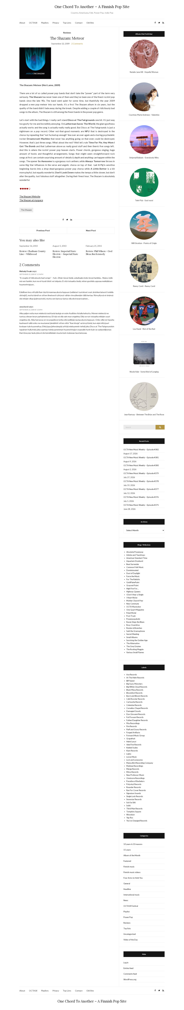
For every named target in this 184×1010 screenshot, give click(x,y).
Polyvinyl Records (133, 784)
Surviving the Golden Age (136, 640)
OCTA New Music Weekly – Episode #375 (141, 505)
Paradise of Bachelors (135, 781)
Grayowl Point (132, 585)
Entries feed (128, 968)
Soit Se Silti (131, 802)
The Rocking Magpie (134, 649)
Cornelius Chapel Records (137, 708)
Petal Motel (131, 613)
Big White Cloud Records (136, 687)
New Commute (132, 604)
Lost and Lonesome (134, 760)
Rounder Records (133, 787)
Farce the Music (132, 576)
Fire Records (131, 726)
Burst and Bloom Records (137, 696)
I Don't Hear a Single (134, 594)
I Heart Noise (131, 597)
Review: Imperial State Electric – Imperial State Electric (65, 254)
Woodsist (130, 814)
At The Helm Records (135, 677)
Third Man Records (134, 808)
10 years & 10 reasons (132, 844)
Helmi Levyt (131, 741)
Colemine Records (134, 705)
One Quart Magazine (135, 610)
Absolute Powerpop (134, 552)
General (126, 883)
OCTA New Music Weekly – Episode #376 (141, 497)
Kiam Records (132, 751)
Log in (125, 962)
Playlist (126, 911)
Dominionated (132, 570)
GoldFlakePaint (132, 582)
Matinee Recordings (134, 766)
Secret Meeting (132, 634)
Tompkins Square (133, 811)
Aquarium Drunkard (134, 561)
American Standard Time (136, 558)
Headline (127, 889)
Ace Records (131, 674)
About (22, 22)
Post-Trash (131, 616)
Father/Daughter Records (137, 720)
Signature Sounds (133, 793)
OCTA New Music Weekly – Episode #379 (141, 473)
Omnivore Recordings (135, 778)
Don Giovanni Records (135, 714)
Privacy (55, 22)
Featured (127, 861)
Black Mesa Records (134, 690)
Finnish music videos (131, 872)
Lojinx (128, 754)
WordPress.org (129, 979)
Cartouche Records (134, 702)
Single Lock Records (134, 796)
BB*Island (130, 681)
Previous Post (43, 230)
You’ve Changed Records (136, 821)
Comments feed (130, 974)
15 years (127, 850)
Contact (79, 22)
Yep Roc (129, 818)
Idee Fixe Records (133, 744)
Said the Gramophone (135, 631)
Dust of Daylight (133, 573)
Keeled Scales (132, 747)
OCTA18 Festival (130, 906)
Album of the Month (131, 855)
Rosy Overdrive (133, 625)
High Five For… (132, 588)
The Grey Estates (133, 646)
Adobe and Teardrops (135, 555)
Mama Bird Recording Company (139, 763)
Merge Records (132, 769)
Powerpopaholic (133, 619)
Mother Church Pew (134, 601)
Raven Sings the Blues (135, 622)
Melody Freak (25, 271)
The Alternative (132, 643)
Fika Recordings (133, 723)
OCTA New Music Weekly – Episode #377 (141, 489)
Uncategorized (129, 934)
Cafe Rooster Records (135, 699)
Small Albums (132, 637)
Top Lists (67, 22)
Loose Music (131, 757)
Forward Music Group (135, 735)
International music (131, 895)
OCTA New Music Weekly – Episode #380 (141, 465)
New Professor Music (135, 775)
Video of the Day (130, 940)
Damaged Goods (133, 711)
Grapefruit (130, 738)
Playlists (45, 22)
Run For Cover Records (136, 790)
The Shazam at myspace (31, 200)
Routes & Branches (134, 628)
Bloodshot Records (134, 693)
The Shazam (26, 210)
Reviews (67, 32)
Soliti (128, 805)
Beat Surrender (132, 564)
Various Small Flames (135, 652)
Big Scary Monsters (134, 684)
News (125, 900)
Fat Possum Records (134, 717)
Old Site (90, 22)
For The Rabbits (133, 579)
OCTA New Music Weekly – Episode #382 (141, 449)
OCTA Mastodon (133, 607)
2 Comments (77, 43)
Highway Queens (133, 591)
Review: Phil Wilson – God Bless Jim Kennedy (99, 252)
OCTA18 (33, 22)
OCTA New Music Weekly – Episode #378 (141, 481)
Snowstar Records (134, 799)
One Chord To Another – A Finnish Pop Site (92, 6)
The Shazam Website (29, 196)
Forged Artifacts (133, 732)
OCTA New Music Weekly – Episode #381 (141, 457)
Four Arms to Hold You (133, 878)
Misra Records (132, 772)
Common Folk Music (134, 567)
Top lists (127, 928)
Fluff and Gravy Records (136, 729)
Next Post (91, 230)
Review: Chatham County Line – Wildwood (32, 252)
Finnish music (128, 866)
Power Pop (128, 917)
